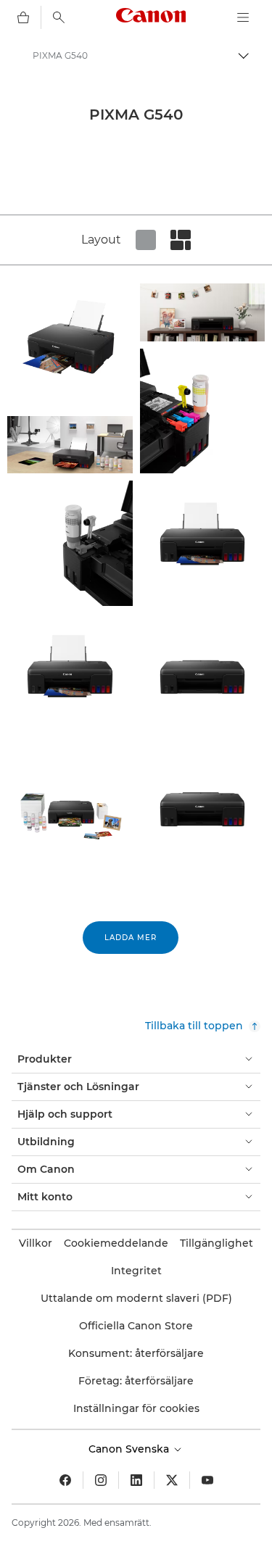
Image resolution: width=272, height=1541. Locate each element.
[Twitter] (172, 1480)
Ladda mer (130, 937)
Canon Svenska (130, 1448)
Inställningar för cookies (136, 1408)
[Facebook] (65, 1480)
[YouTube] (207, 1480)
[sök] (58, 17)
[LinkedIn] (136, 1480)
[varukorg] (23, 17)
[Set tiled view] (146, 240)
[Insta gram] (101, 1480)
